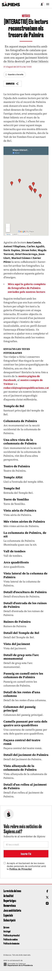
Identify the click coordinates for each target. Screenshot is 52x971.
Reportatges (9, 900)
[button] (14, 74)
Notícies (26, 16)
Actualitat (8, 895)
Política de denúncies (11, 943)
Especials (8, 915)
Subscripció (9, 920)
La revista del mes (12, 891)
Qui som (6, 927)
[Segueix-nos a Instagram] (47, 903)
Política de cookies (10, 939)
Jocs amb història (12, 910)
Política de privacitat (11, 935)
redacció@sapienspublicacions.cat (26, 388)
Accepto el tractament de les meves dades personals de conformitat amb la (26, 866)
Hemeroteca (9, 905)
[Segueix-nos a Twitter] (47, 897)
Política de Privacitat (20, 869)
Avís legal (7, 931)
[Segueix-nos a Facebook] (47, 891)
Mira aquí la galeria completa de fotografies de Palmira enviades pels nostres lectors (26, 288)
